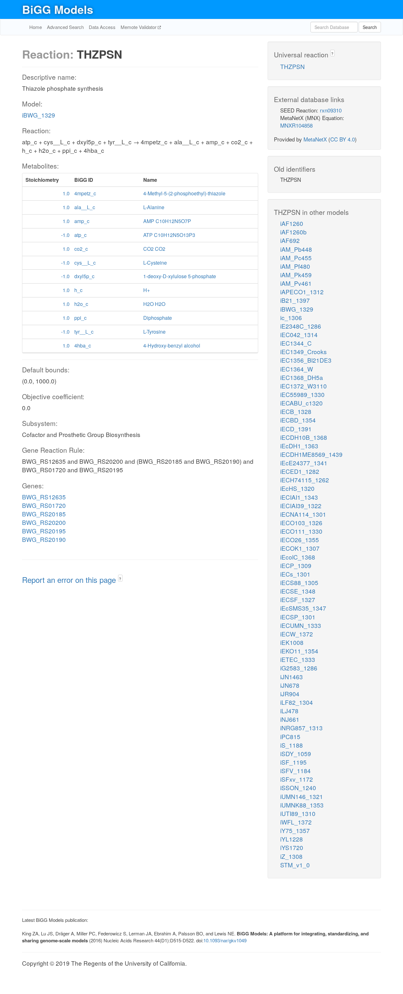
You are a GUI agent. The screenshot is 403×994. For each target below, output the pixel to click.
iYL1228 (291, 839)
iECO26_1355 (299, 539)
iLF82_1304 (296, 702)
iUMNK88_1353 (302, 805)
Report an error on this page (70, 579)
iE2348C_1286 (300, 326)
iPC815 (290, 736)
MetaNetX (315, 139)
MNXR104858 (296, 125)
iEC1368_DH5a (301, 377)
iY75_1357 (295, 830)
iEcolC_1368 (297, 557)
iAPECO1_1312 (302, 291)
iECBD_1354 (298, 420)
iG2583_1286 (298, 668)
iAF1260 (291, 223)
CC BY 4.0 (342, 139)
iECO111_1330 (301, 531)
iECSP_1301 (297, 616)
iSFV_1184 (295, 770)
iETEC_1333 (297, 659)
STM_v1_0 (295, 864)
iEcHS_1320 (297, 488)
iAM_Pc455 (296, 257)
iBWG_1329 (38, 115)
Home (35, 27)
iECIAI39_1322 (300, 505)
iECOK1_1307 (300, 548)
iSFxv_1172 (296, 779)
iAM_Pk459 (296, 274)
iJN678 (289, 685)
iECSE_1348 (297, 591)
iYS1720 (291, 847)
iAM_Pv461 (296, 283)
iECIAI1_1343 (299, 497)
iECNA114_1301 (303, 514)
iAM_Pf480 (295, 266)
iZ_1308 (291, 856)
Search (370, 27)
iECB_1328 (295, 411)
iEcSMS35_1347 (303, 608)
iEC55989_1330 (302, 394)
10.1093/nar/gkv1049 (225, 940)
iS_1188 (291, 745)
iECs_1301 (295, 574)
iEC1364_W (296, 369)
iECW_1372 (296, 633)
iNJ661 (289, 719)
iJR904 (289, 693)
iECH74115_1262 (304, 479)
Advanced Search (65, 27)
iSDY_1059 (295, 753)
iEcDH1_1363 (299, 445)
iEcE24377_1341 (303, 462)
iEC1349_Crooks (303, 351)
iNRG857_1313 (301, 727)
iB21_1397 (295, 300)
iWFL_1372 (296, 822)
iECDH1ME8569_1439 (311, 454)
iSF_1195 (293, 762)
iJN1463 (291, 676)
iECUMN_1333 (300, 625)
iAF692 (290, 240)
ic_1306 (291, 317)
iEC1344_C (296, 343)
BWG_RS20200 (44, 522)
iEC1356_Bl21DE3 (306, 360)
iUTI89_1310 (297, 813)
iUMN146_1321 (301, 796)
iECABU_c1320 (301, 403)
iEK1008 (292, 642)
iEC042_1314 (299, 334)
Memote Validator (139, 27)
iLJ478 (289, 710)
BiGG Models (57, 9)
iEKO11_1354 (299, 650)
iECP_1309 (295, 565)
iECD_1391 (296, 428)
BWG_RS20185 (44, 513)
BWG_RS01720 (44, 505)
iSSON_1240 (298, 787)
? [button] (120, 578)
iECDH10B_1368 (303, 437)
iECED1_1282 (299, 471)
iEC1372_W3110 (303, 386)
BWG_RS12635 (44, 496)
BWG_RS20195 (44, 530)
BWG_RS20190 (44, 539)
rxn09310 (331, 110)
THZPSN (292, 66)
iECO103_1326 (301, 522)
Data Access (102, 27)
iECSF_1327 (297, 599)
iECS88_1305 (299, 582)
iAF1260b (293, 231)
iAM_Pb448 (296, 249)
